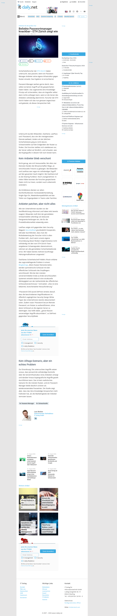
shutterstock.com (74, 607)
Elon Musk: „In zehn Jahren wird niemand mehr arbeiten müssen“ (78, 230)
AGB (21, 593)
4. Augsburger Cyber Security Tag (72, 73)
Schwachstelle (43, 403)
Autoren (44, 599)
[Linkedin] (70, 11)
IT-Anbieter (45, 597)
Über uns (23, 589)
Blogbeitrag (23, 265)
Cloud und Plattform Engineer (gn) (72, 116)
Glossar (44, 589)
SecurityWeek (31, 230)
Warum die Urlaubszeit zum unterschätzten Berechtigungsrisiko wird (48, 502)
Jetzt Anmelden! (48, 335)
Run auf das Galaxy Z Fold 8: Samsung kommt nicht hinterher (78, 212)
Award (44, 593)
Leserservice (46, 591)
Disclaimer (23, 597)
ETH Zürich (41, 71)
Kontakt (22, 587)
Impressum (23, 595)
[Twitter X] (81, 11)
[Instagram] (73, 11)
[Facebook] (77, 11)
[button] (21, 16)
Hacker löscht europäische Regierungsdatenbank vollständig (77, 250)
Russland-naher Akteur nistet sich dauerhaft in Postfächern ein (78, 221)
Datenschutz (24, 591)
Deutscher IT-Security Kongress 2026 (73, 66)
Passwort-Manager (28, 403)
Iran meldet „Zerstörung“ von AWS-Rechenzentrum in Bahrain (78, 240)
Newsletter (45, 595)
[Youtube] (84, 11)
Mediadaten (45, 587)
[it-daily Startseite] (30, 7)
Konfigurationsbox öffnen (73, 603)
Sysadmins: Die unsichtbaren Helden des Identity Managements (27, 527)
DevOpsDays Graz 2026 (69, 58)
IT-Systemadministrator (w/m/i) (71, 86)
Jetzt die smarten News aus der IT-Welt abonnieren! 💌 (29, 332)
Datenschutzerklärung (26, 351)
